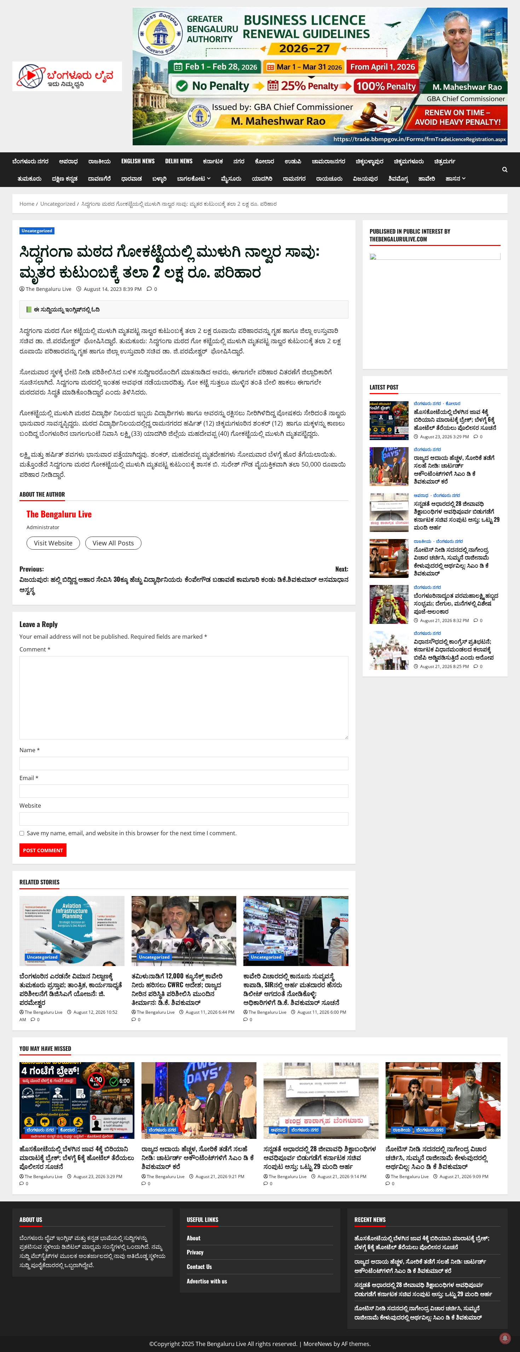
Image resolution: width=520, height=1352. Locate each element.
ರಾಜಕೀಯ (99, 161)
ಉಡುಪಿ (293, 161)
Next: (266, 574)
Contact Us (199, 1266)
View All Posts (113, 543)
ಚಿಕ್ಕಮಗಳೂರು (409, 161)
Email (29, 778)
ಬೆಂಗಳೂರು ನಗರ (30, 161)
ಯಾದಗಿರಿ (262, 178)
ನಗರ (238, 161)
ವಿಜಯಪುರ (365, 178)
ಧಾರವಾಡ (131, 178)
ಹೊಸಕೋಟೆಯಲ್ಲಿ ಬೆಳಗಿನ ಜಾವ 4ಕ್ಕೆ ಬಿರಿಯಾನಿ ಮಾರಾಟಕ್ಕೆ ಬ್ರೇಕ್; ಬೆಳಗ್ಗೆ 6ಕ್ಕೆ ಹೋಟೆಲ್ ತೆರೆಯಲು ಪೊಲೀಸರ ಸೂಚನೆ (389, 420)
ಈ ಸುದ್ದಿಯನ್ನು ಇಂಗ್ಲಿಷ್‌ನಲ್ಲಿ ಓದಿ (67, 309)
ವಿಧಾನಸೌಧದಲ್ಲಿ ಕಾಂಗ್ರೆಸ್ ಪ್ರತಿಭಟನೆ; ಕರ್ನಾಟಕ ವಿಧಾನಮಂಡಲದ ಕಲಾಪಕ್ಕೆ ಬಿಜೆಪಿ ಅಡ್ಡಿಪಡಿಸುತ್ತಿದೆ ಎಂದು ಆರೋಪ (389, 650)
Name (29, 750)
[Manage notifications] (505, 1338)
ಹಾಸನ (453, 178)
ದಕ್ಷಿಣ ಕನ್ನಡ (64, 178)
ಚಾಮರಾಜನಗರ (328, 161)
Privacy (195, 1252)
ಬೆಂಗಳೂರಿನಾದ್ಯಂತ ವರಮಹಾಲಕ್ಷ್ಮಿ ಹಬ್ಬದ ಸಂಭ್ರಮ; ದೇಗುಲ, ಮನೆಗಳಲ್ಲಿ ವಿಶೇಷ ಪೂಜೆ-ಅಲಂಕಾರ (389, 604)
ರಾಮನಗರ (294, 178)
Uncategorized (37, 231)
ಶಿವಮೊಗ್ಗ (398, 178)
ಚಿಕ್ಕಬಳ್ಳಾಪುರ (369, 161)
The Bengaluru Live (48, 289)
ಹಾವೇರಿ (426, 178)
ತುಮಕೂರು (29, 178)
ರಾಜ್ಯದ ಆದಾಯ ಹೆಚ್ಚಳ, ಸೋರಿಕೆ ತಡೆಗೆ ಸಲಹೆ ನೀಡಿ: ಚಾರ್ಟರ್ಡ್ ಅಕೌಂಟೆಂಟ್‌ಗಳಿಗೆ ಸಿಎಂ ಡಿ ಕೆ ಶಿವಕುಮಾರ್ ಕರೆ (389, 466)
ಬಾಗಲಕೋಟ (191, 178)
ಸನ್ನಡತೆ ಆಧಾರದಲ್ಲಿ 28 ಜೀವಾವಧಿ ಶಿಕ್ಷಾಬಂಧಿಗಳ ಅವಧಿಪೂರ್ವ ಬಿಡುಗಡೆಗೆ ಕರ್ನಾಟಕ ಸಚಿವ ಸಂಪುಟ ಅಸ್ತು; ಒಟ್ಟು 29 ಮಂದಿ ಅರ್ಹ (389, 512)
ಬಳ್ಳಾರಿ (159, 178)
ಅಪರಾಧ (68, 161)
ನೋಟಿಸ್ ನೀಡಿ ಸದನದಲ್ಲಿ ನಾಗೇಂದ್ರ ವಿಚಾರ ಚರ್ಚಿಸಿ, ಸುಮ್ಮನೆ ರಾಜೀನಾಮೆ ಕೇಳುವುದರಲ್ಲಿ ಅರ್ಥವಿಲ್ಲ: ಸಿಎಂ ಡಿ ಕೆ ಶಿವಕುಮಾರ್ (389, 558)
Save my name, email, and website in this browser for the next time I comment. (132, 833)
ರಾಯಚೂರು (329, 178)
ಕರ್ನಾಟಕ (213, 161)
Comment (35, 649)
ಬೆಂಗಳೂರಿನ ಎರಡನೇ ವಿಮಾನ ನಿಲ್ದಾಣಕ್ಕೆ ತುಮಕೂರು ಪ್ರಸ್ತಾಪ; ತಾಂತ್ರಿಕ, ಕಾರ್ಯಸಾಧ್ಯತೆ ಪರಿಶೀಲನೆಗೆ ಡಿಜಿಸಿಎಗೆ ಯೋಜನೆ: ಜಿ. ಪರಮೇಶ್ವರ (70, 989)
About (194, 1238)
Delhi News (178, 161)
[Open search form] (505, 169)
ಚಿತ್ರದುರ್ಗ (444, 161)
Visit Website (53, 543)
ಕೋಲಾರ (264, 161)
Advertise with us (207, 1281)
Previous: (100, 579)
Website (30, 805)
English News (138, 161)
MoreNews (318, 1344)
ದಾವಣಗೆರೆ (99, 178)
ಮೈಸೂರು (231, 178)
